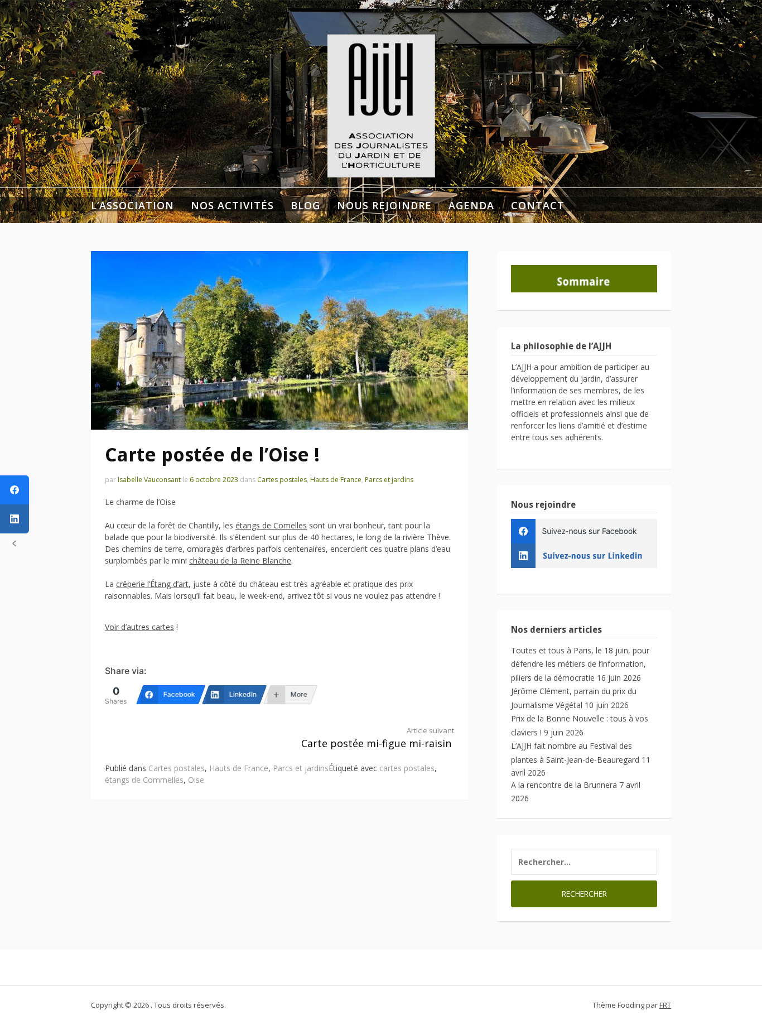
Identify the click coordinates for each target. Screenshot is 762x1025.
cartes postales (407, 768)
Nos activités (232, 205)
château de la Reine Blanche (240, 560)
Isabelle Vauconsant (149, 479)
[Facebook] (14, 489)
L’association (132, 205)
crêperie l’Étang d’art (152, 584)
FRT (665, 1005)
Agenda (471, 205)
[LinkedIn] (14, 518)
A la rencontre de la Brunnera (564, 784)
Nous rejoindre (384, 205)
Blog (305, 205)
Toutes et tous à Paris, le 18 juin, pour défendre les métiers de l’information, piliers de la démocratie (580, 664)
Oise (196, 779)
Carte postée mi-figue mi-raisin (377, 737)
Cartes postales (282, 479)
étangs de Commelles (144, 779)
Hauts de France (335, 479)
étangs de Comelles (271, 525)
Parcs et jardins (389, 479)
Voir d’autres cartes (139, 627)
